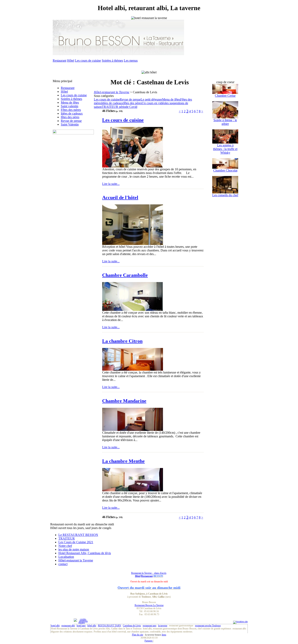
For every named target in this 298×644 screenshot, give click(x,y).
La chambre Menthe (123, 461)
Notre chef (65, 545)
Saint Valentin (70, 124)
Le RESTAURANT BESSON (78, 535)
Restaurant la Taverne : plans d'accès (148, 573)
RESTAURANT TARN (109, 625)
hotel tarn (81, 625)
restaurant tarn (149, 625)
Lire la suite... (111, 184)
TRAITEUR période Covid (119, 106)
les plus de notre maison (73, 549)
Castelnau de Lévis (132, 625)
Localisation (66, 556)
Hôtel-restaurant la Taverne (75, 560)
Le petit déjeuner (151, 99)
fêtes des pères (70, 117)
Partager (149, 640)
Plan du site (137, 634)
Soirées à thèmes (112, 60)
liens (164, 634)
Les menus (131, 60)
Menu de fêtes (70, 102)
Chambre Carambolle (125, 275)
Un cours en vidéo (153, 103)
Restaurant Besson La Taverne (149, 605)
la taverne (162, 625)
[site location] (240, 621)
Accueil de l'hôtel (120, 197)
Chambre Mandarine (124, 401)
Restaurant (59, 60)
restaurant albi (68, 625)
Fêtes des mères (71, 110)
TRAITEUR (66, 538)
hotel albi (55, 625)
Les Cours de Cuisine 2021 (75, 542)
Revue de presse (71, 120)
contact (63, 564)
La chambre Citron (122, 341)
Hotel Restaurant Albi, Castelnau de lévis (84, 553)
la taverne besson (153, 635)
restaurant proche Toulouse (208, 625)
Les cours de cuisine (88, 60)
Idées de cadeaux (72, 113)
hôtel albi (91, 625)
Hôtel (70, 60)
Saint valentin (69, 106)
